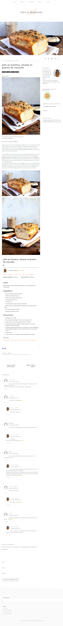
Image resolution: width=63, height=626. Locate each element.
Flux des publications (7, 610)
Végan (26, 274)
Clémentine (11, 379)
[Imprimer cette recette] (3, 265)
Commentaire (5, 549)
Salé (23, 274)
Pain (20, 274)
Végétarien (32, 274)
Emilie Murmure (31, 12)
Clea (9, 513)
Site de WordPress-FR (7, 613)
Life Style (15, 274)
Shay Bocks (40, 620)
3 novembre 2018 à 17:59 (16, 409)
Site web (3, 573)
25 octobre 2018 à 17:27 (14, 397)
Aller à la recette (5, 76)
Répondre (6, 389)
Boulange (10, 274)
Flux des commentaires (7, 612)
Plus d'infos (45, 83)
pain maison (34, 340)
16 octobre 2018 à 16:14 (16, 436)
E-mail (3, 567)
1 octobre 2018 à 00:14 (13, 515)
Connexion (5, 608)
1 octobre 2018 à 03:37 (13, 488)
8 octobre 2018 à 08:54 (13, 453)
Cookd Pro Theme (32, 620)
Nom (3, 562)
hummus (12, 340)
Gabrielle (10, 396)
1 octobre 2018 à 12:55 (15, 499)
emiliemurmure (21, 270)
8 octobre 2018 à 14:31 (15, 466)
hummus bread (18, 340)
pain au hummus (30, 154)
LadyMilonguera (12, 486)
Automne (16, 60)
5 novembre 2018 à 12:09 (14, 381)
